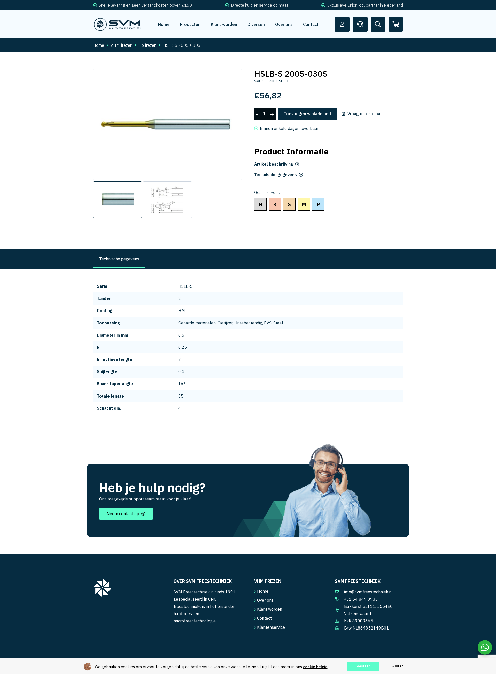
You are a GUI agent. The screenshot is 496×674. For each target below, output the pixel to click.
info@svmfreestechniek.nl (368, 591)
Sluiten (398, 666)
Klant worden (269, 609)
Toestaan (363, 666)
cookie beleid (315, 666)
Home (98, 45)
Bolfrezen (147, 45)
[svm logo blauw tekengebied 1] (117, 24)
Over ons (265, 600)
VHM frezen (121, 45)
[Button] (342, 24)
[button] (233, 77)
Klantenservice (271, 627)
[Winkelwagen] (396, 24)
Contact (264, 618)
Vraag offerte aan (365, 114)
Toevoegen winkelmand (307, 113)
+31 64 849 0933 (361, 599)
